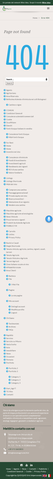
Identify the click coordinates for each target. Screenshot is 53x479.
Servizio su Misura (13, 341)
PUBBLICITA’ (11, 226)
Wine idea (46, 3)
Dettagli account (18, 306)
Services (9, 338)
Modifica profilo (17, 309)
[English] (45, 475)
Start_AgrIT (11, 388)
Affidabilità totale (13, 267)
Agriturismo (11, 93)
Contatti (9, 394)
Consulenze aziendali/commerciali (20, 116)
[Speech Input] (26, 79)
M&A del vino (11, 184)
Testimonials (14, 324)
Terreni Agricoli (12, 261)
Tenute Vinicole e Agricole (17, 258)
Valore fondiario (15, 173)
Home (35, 18)
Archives (12, 327)
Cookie (9, 119)
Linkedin (31, 465)
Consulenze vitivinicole (18, 157)
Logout (14, 313)
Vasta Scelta (11, 344)
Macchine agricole (13, 210)
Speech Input (46, 79)
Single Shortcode (13, 246)
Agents (9, 90)
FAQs (11, 330)
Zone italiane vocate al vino (17, 264)
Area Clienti (11, 270)
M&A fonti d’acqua (16, 137)
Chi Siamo (10, 318)
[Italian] (49, 475)
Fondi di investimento (17, 160)
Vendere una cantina (17, 205)
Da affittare (11, 122)
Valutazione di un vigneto (19, 202)
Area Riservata (12, 96)
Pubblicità (43, 469)
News (8, 353)
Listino (11, 234)
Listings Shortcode (14, 181)
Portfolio (10, 363)
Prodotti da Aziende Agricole (18, 223)
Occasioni (10, 357)
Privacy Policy (14, 237)
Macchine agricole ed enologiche (19, 213)
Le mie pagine (16, 295)
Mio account (14, 301)
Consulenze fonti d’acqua (19, 134)
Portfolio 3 (13, 371)
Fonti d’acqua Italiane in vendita (19, 129)
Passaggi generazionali (18, 193)
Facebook (21, 465)
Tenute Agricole (12, 255)
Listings (9, 178)
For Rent (9, 143)
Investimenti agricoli (17, 163)
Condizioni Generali (14, 113)
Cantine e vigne (15, 105)
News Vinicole (12, 217)
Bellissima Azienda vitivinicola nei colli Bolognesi (26, 99)
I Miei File (15, 284)
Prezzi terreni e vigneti (15, 220)
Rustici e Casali (12, 243)
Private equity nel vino (18, 196)
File (10, 279)
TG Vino (9, 391)
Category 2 (15, 380)
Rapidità (9, 335)
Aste (8, 347)
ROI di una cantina (16, 169)
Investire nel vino (13, 152)
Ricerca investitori (16, 199)
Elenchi (9, 125)
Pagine (11, 290)
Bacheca (12, 276)
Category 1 (15, 377)
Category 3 (15, 383)
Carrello (12, 231)
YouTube (26, 465)
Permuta (9, 360)
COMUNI (10, 110)
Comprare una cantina (17, 190)
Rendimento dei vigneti (18, 166)
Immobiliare (11, 350)
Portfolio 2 (13, 368)
